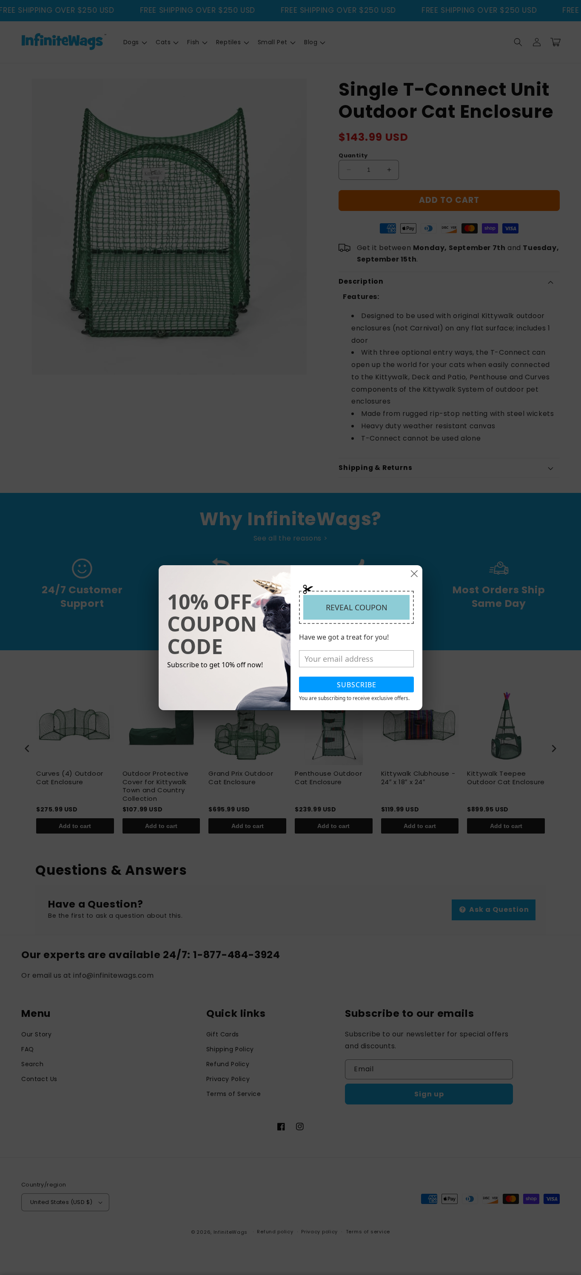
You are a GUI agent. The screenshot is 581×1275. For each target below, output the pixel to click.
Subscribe (356, 684)
